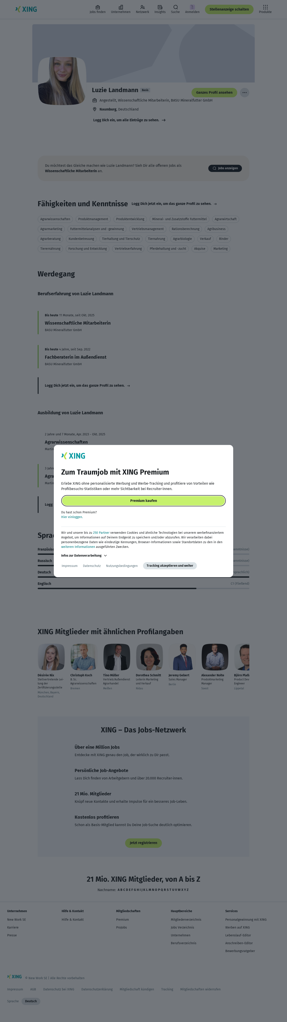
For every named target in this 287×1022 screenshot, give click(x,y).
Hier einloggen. (72, 517)
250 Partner (101, 533)
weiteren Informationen (78, 547)
